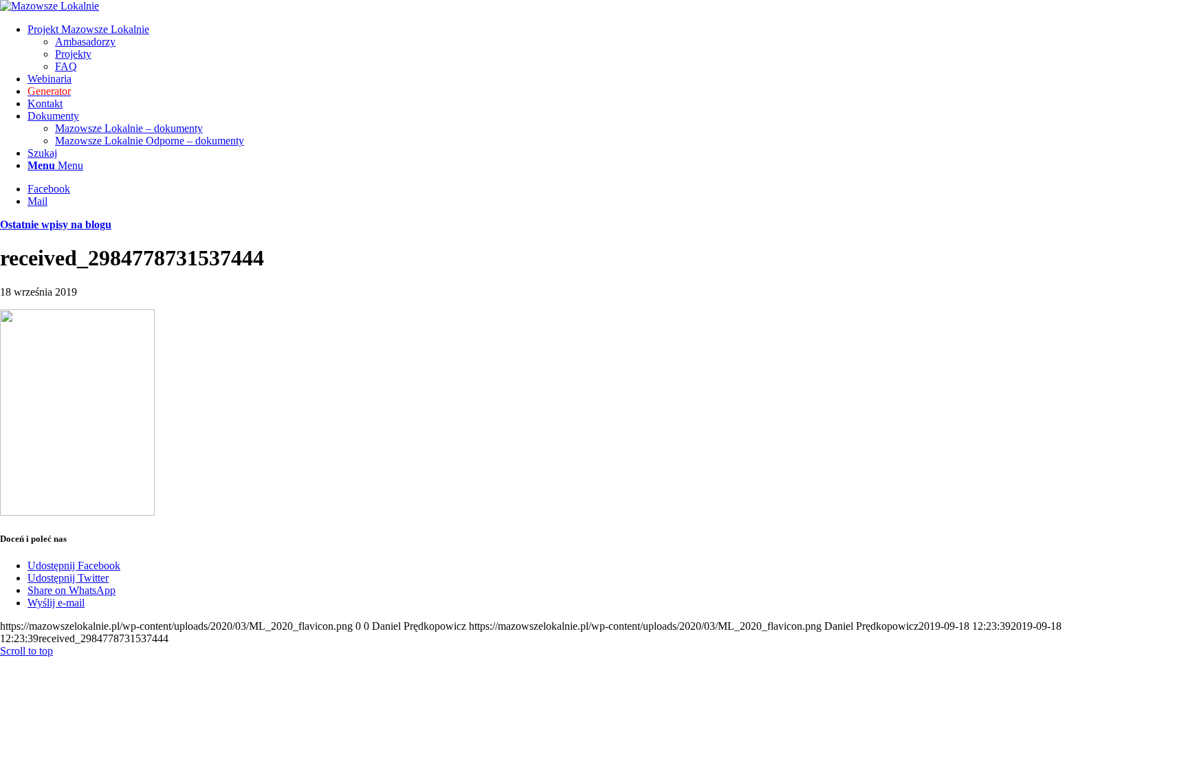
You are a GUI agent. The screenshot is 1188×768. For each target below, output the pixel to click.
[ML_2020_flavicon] (49, 6)
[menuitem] (608, 48)
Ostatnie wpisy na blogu (55, 224)
